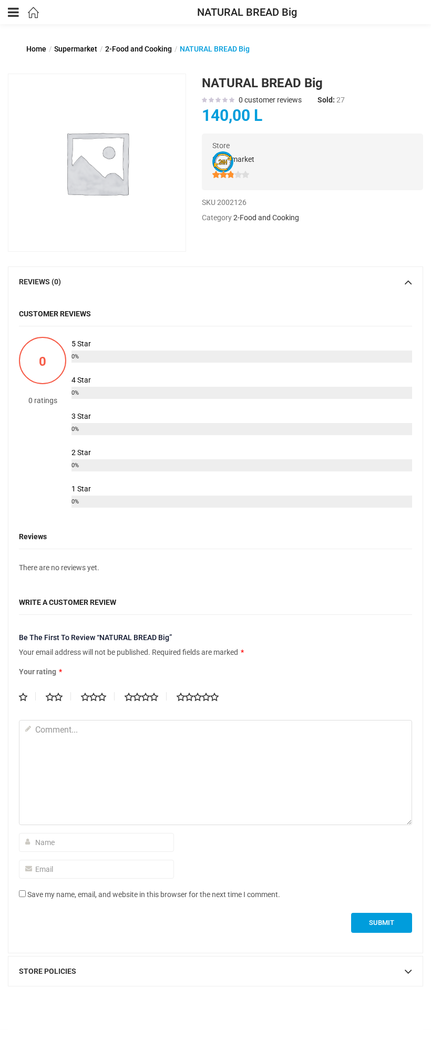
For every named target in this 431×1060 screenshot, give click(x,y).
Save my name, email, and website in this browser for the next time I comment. (153, 894)
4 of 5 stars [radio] (146, 696)
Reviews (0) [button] (40, 281)
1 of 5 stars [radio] (27, 696)
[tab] (215, 282)
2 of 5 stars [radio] (58, 696)
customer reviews (270, 100)
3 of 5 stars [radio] (98, 696)
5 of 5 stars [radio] (202, 696)
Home (36, 49)
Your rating (40, 671)
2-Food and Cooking (138, 49)
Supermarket (75, 49)
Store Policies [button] (47, 971)
